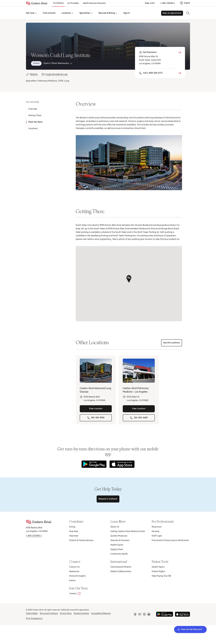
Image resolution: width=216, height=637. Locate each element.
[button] (128, 279)
